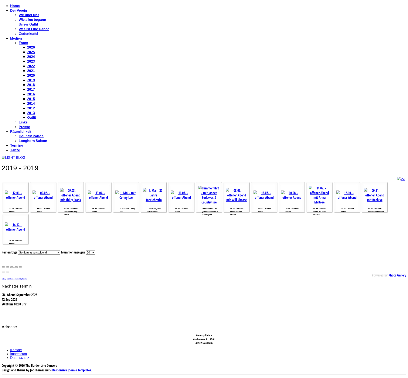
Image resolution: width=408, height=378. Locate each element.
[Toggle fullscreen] (12, 267)
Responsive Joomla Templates (71, 370)
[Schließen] (3, 267)
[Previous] (3, 271)
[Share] (7, 267)
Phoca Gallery (397, 275)
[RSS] (401, 179)
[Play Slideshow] (20, 267)
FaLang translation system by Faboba (14, 279)
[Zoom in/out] (16, 267)
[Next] (7, 271)
